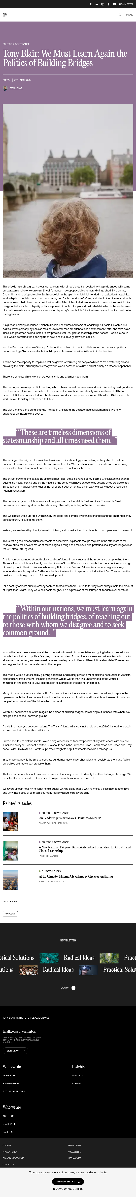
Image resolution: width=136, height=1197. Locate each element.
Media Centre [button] (74, 1158)
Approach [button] (9, 1075)
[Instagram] (103, 4)
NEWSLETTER (126, 4)
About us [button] (8, 1116)
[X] (91, 4)
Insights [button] (77, 1075)
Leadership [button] (9, 1123)
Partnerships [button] (11, 1083)
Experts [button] (76, 1083)
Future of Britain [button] (14, 1091)
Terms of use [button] (74, 1145)
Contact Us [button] (8, 1164)
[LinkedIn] (97, 4)
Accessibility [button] (74, 1152)
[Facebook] (109, 4)
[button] (5, 15)
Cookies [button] (7, 1145)
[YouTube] (115, 4)
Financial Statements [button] (13, 1158)
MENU (129, 14)
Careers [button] (8, 1131)
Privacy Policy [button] (10, 1152)
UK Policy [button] (10, 914)
